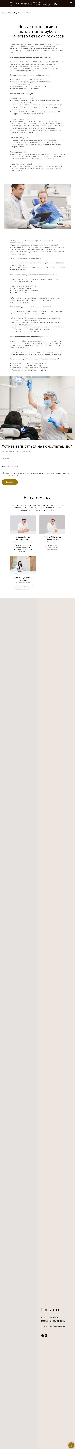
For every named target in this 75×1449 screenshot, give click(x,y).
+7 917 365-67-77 (37, 3)
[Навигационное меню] (71, 3)
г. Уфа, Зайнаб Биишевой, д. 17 (41, 5)
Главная (5, 13)
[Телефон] (42, 1335)
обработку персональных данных (26, 473)
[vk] (46, 1335)
